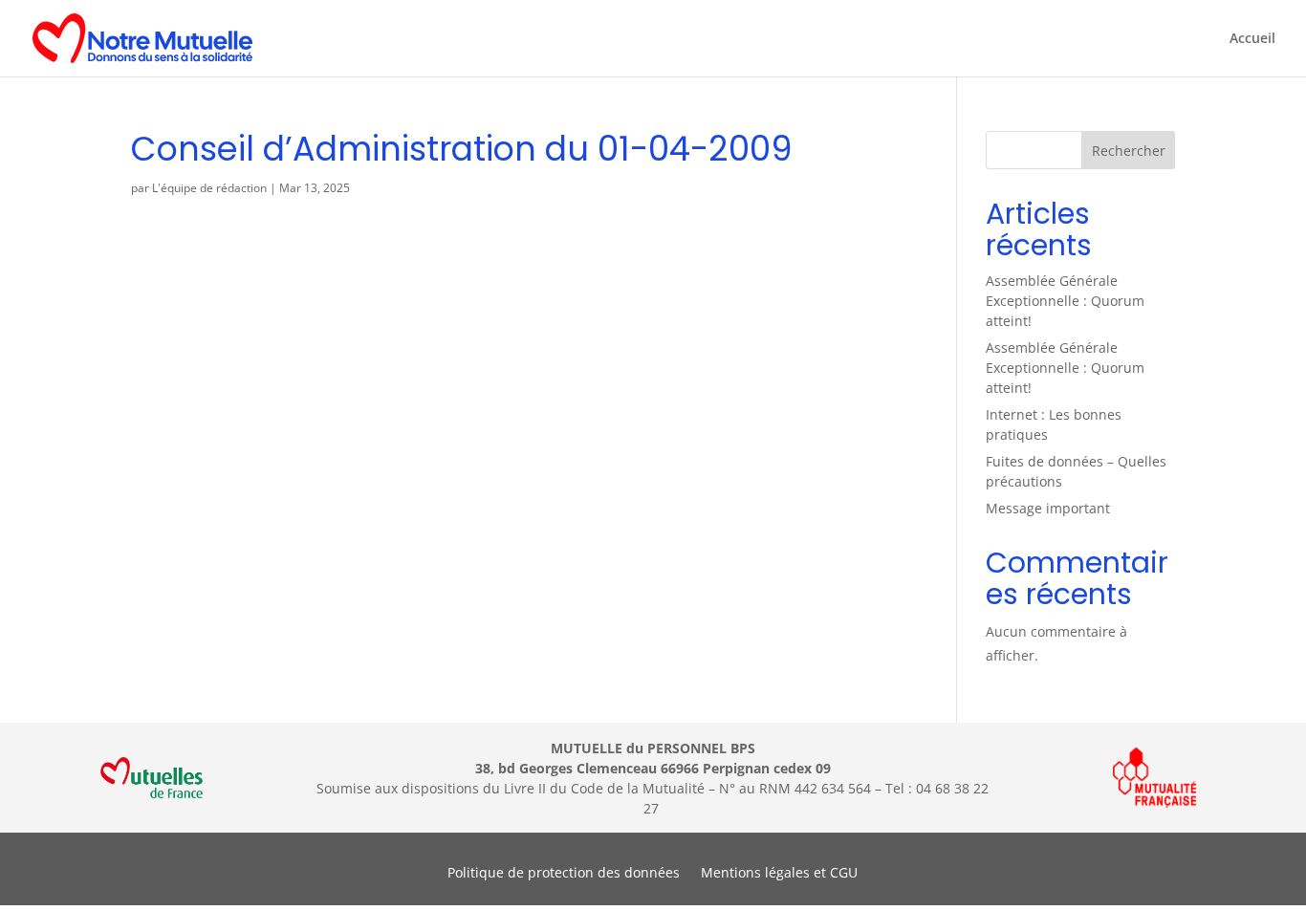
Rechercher (1128, 150)
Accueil (1252, 39)
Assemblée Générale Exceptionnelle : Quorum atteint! (1065, 300)
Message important (1048, 508)
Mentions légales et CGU (779, 873)
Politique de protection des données (563, 873)
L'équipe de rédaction (209, 188)
